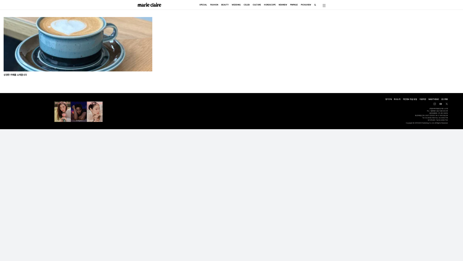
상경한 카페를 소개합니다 (15, 74)
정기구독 (388, 99)
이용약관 (422, 99)
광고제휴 (444, 99)
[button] (315, 4)
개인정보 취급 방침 (410, 99)
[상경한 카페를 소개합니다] (78, 44)
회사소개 (397, 99)
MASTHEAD (434, 99)
